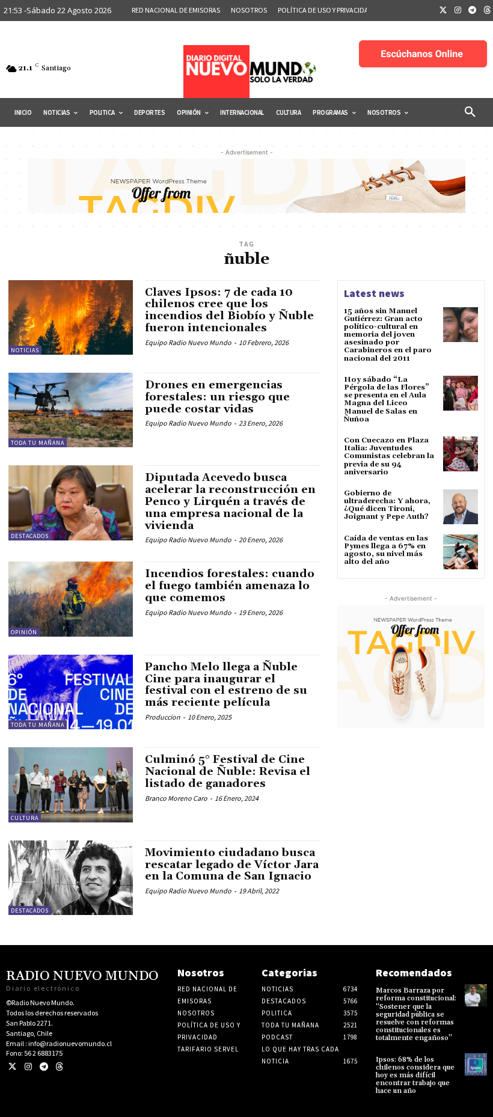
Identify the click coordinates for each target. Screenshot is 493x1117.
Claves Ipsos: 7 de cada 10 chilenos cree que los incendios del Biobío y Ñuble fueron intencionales (229, 310)
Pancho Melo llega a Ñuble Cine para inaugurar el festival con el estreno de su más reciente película (226, 684)
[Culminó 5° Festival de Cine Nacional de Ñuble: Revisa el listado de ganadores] (70, 784)
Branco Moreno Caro (176, 798)
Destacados (30, 536)
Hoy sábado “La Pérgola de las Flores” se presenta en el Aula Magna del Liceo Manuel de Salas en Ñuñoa (386, 399)
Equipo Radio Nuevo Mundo (188, 342)
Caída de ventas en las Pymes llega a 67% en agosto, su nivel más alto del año (386, 550)
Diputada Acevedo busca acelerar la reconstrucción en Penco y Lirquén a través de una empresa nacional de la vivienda (230, 501)
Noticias (25, 350)
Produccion (162, 716)
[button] (470, 112)
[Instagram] (458, 11)
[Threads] (59, 1066)
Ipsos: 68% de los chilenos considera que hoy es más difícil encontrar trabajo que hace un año (415, 1075)
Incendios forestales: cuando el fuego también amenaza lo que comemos (229, 586)
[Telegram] (473, 11)
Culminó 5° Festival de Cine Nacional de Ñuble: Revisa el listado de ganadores (227, 772)
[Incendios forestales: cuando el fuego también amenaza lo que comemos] (70, 599)
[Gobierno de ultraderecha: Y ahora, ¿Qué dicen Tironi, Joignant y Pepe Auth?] (460, 506)
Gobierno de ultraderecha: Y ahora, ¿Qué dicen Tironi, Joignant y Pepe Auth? (387, 505)
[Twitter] (443, 11)
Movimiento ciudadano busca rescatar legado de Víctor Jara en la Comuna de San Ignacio (232, 865)
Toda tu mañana (37, 443)
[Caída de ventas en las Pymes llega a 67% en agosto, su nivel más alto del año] (460, 551)
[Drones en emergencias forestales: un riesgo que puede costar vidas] (70, 410)
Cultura (24, 818)
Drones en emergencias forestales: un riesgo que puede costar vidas (217, 397)
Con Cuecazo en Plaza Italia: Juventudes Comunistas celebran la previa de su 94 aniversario (389, 456)
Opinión (24, 632)
